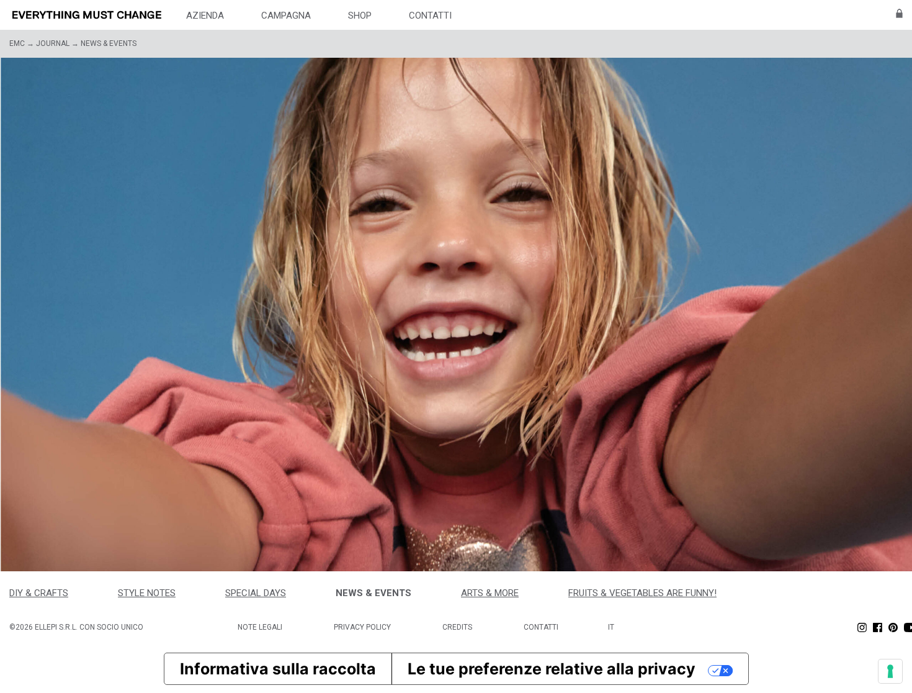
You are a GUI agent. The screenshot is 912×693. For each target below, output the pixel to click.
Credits (457, 627)
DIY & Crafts (38, 593)
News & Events (373, 593)
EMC (17, 43)
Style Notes (147, 593)
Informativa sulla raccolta (278, 668)
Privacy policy (362, 627)
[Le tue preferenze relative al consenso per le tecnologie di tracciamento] (890, 671)
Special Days (255, 593)
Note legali (260, 627)
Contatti (541, 627)
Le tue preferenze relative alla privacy (551, 668)
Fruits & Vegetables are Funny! (642, 593)
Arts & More (490, 593)
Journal (52, 43)
